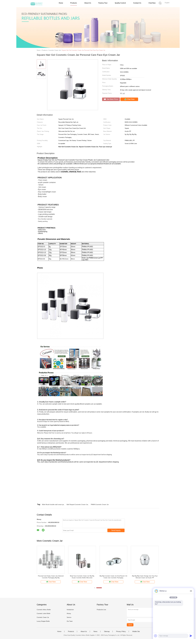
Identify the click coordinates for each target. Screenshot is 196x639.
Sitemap (107, 631)
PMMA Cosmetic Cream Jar (100, 504)
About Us (87, 3)
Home (61, 3)
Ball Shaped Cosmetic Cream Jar (77, 504)
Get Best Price (112, 99)
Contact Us (137, 3)
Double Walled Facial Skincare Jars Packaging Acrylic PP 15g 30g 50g (113, 577)
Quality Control (120, 3)
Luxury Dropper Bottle (43, 621)
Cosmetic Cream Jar (43, 617)
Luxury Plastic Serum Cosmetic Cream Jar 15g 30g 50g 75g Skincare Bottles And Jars (145, 577)
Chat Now (152, 3)
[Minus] (191, 591)
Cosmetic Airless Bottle (44, 609)
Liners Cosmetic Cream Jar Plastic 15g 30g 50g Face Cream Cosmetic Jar (82, 577)
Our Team (70, 621)
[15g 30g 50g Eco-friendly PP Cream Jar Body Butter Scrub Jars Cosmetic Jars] (51, 560)
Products (73, 3)
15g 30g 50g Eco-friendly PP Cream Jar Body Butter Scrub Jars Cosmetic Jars (50, 577)
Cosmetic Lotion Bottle (43, 613)
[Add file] (155, 636)
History (69, 613)
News (95, 631)
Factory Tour (102, 3)
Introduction (70, 609)
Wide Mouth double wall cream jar (53, 504)
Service (69, 617)
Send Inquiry (116, 530)
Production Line (101, 609)
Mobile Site (136, 631)
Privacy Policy (121, 631)
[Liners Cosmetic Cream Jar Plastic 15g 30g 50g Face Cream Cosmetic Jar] (82, 560)
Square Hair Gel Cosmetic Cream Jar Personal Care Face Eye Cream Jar (83, 50)
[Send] (191, 636)
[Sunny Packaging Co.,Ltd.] (36, 3)
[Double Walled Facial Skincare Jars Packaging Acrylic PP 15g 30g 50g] (113, 560)
